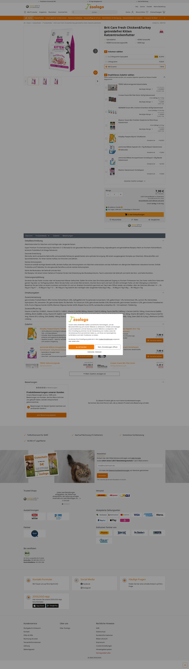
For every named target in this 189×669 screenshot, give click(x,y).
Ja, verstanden (81, 347)
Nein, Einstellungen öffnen (108, 347)
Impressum (98, 352)
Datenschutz (91, 352)
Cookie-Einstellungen (106, 339)
